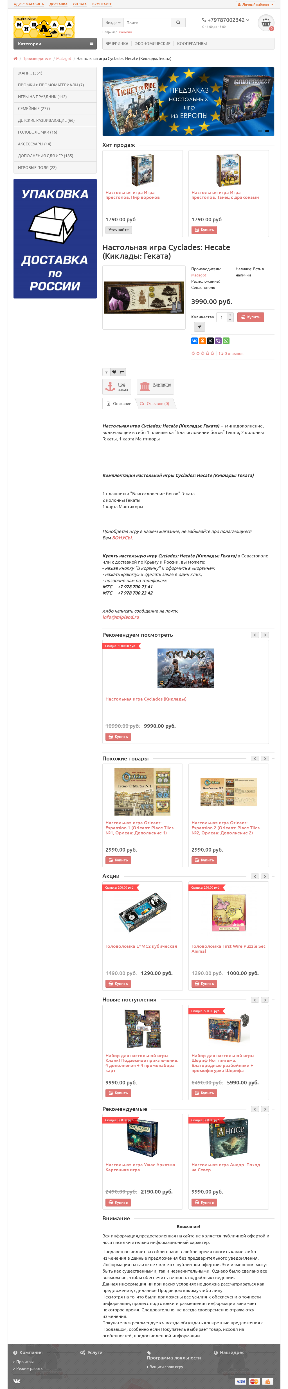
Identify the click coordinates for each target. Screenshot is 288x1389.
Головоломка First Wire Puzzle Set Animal (229, 948)
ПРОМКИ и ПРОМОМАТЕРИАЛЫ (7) (51, 84)
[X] (210, 340)
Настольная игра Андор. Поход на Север (226, 1166)
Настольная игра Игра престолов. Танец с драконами (225, 194)
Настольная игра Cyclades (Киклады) (145, 698)
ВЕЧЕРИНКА (117, 43)
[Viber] (218, 340)
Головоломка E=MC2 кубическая (141, 946)
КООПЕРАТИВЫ (192, 43)
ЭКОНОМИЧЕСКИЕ (152, 43)
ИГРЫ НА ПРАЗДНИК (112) (42, 96)
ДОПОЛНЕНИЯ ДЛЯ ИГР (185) (45, 155)
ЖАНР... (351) (30, 72)
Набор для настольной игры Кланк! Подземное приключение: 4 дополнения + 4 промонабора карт (141, 1062)
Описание (122, 403)
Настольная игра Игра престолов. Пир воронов (132, 194)
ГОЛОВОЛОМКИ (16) (37, 131)
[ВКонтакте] (194, 340)
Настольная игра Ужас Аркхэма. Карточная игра (140, 1166)
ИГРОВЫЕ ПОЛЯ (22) (37, 167)
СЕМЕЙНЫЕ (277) (34, 108)
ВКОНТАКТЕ (102, 4)
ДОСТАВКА (59, 4)
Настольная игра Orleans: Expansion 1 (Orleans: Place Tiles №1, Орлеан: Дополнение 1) (139, 827)
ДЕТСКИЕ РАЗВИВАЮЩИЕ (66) (46, 120)
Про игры (25, 1361)
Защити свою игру (166, 1366)
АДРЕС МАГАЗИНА (29, 4)
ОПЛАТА (80, 4)
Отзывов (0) (158, 403)
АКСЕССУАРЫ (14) (34, 143)
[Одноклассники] (202, 340)
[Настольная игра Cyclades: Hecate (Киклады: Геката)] (144, 297)
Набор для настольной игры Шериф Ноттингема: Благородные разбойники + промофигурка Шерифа (223, 1062)
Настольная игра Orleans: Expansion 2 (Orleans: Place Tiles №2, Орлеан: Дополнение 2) (226, 827)
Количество (202, 316)
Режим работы (30, 1368)
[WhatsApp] (226, 340)
